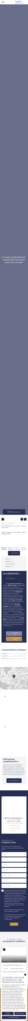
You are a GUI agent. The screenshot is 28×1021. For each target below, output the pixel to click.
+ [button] (2, 669)
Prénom (5, 854)
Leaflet (13, 688)
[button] (14, 553)
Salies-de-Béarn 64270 (7, 524)
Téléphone (6, 870)
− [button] (2, 671)
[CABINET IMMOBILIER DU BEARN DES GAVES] (21, 2)
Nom (4, 859)
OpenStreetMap (19, 688)
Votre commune (7, 875)
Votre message (7, 885)
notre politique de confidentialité (10, 1010)
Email (4, 864)
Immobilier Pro (11, 522)
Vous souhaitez (5, 879)
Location (3, 522)
